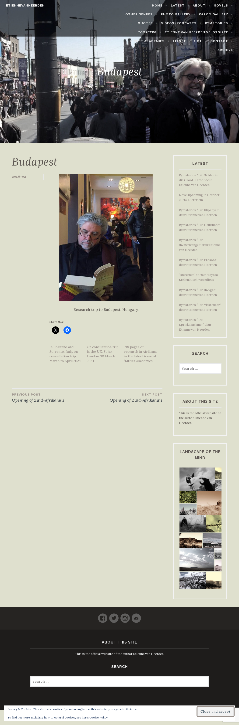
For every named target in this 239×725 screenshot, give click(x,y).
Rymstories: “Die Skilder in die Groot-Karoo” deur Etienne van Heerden (198, 180)
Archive (225, 50)
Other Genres (139, 14)
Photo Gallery (175, 14)
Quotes (145, 23)
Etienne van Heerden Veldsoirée (196, 32)
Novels (221, 5)
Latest (178, 5)
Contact (219, 41)
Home (157, 5)
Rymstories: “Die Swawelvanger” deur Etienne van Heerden (200, 245)
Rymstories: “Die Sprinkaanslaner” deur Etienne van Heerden (195, 325)
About (199, 5)
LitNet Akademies (147, 41)
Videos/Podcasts (179, 23)
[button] (197, 479)
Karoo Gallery (213, 14)
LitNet (179, 41)
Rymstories (216, 23)
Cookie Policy (98, 717)
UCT (198, 41)
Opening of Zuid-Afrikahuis (38, 398)
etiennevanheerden (25, 5)
